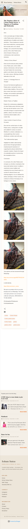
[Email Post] (5, 312)
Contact (4, 506)
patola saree (16, 325)
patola (15, 321)
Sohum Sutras (17, 2)
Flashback (4, 416)
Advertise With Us (6, 484)
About (3, 504)
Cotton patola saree (10, 318)
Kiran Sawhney (8, 2)
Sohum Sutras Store (7, 480)
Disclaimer (4, 510)
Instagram (4, 492)
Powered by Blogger (15, 521)
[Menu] (2, 2)
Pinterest (4, 496)
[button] (23, 21)
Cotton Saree (8, 321)
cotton (6, 315)
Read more (23, 411)
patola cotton (8, 325)
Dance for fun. (5, 434)
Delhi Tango (5, 482)
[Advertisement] (14, 377)
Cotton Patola (13, 315)
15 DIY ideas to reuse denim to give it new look (12, 398)
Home (3, 478)
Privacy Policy (5, 508)
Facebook (4, 494)
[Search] (26, 2)
